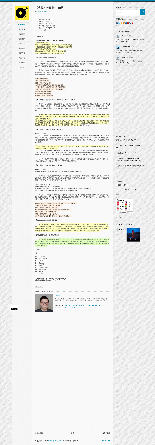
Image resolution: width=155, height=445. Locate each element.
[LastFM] (128, 23)
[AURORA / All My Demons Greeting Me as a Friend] (119, 224)
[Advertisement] (131, 101)
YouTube (75, 308)
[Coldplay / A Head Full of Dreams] (130, 224)
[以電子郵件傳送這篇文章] (36, 287)
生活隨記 (22, 53)
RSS (103, 305)
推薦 (48, 12)
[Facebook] (117, 23)
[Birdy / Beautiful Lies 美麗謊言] (133, 241)
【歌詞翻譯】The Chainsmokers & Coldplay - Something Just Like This (128, 159)
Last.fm (74, 305)
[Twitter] (119, 23)
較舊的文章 (106, 433)
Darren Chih (126, 47)
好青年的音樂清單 (54, 441)
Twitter (67, 308)
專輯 (45, 12)
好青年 (58, 295)
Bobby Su (125, 36)
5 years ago (128, 52)
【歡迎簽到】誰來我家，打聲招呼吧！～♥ (130, 166)
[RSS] (124, 23)
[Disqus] (72, 344)
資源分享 (22, 57)
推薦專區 (22, 34)
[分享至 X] (40, 287)
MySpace (89, 305)
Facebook (67, 305)
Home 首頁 (22, 24)
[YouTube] (132, 23)
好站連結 (22, 43)
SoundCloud (59, 308)
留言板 (21, 67)
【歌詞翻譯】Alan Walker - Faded (127, 153)
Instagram (96, 305)
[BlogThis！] (38, 287)
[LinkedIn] (126, 23)
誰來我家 (22, 29)
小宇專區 (22, 48)
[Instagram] (121, 23)
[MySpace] (130, 23)
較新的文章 (39, 433)
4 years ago (124, 41)
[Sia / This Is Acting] (120, 229)
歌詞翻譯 (22, 38)
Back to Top (105, 441)
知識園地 (22, 62)
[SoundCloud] (135, 23)
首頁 (72, 433)
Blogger (134, 189)
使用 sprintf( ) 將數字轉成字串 (126, 140)
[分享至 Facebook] (42, 287)
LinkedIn (81, 305)
